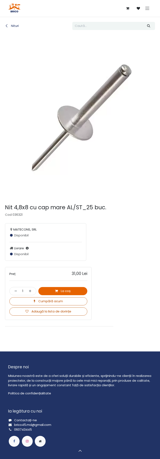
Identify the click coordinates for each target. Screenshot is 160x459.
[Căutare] (148, 26)
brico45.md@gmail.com (33, 425)
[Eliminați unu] (14, 291)
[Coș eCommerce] (127, 8)
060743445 (23, 429)
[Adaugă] (31, 291)
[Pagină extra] (40, 441)
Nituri (14, 26)
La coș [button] (65, 291)
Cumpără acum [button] (50, 301)
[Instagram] (27, 441)
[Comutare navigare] (147, 8)
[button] (80, 451)
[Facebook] (14, 441)
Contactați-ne (25, 420)
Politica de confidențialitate (29, 393)
